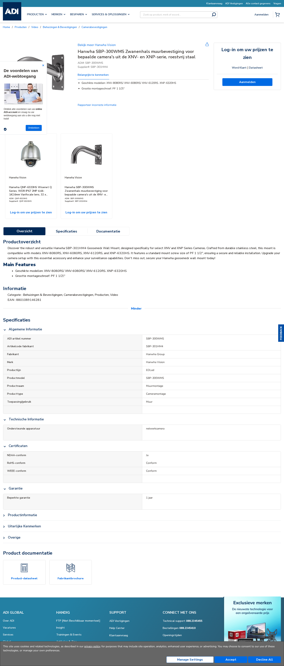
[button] (281, 333)
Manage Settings (190, 660)
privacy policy (92, 646)
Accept (230, 660)
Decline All (264, 660)
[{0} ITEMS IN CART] (278, 15)
